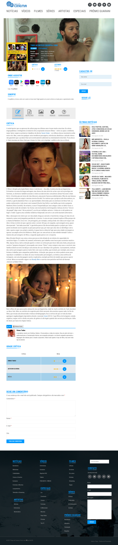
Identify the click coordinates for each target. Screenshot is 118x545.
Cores (45, 316)
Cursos (43, 500)
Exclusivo (15, 481)
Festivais (43, 504)
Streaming (72, 481)
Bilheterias (15, 469)
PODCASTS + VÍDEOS (45, 481)
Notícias (12, 11)
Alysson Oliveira (13, 369)
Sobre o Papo (94, 541)
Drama (48, 56)
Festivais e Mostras (18, 485)
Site (7, 433)
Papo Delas (44, 515)
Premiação (67, 527)
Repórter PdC (43, 473)
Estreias (71, 477)
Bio (10, 326)
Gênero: (32, 56)
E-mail (9, 426)
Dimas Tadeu (21, 330)
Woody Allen (36, 259)
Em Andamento (72, 504)
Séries (50, 11)
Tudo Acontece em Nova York (44, 45)
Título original (34, 53)
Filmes (38, 11)
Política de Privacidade (105, 541)
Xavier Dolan (45, 133)
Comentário (10, 399)
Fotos (41, 115)
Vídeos (25, 11)
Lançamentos (16, 488)
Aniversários (17, 512)
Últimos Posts (18, 326)
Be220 (31, 540)
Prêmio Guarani (99, 11)
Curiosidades (64, 115)
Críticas (71, 466)
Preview (43, 519)
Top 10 (42, 523)
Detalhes (29, 115)
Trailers (42, 477)
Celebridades (16, 473)
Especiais (79, 11)
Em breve (71, 469)
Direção (32, 51)
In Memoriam (44, 508)
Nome (8, 418)
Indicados (67, 523)
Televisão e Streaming (18, 492)
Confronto (43, 496)
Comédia (43, 56)
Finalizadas (71, 500)
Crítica (18, 115)
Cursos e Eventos (17, 477)
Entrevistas (17, 508)
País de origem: (35, 60)
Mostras (43, 512)
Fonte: (9, 88)
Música (52, 56)
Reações (66, 531)
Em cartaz (71, 473)
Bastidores (16, 466)
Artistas (64, 11)
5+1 (42, 493)
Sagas (70, 485)
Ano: (31, 58)
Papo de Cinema (15, 540)
